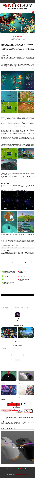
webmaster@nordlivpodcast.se (22, 474)
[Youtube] (20, 468)
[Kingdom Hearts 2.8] (9, 332)
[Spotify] (18, 468)
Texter (12, 34)
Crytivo (3, 307)
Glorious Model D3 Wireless (23, 382)
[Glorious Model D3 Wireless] (26, 376)
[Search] (30, 12)
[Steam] (25, 468)
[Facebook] (9, 468)
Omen (2, 382)
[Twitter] (11, 468)
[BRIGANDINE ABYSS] (26, 390)
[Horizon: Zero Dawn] (26, 332)
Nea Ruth (17, 318)
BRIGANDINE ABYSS (22, 396)
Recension (23, 307)
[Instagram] (7, 468)
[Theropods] (8, 390)
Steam (27, 307)
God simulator (7, 307)
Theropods (3, 396)
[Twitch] (27, 468)
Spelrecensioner (16, 34)
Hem (8, 34)
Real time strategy (18, 307)
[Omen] (8, 376)
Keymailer (12, 307)
